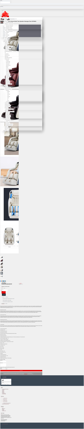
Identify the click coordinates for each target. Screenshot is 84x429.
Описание (3, 303)
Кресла (1, 18)
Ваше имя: (1, 360)
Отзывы (6, 303)
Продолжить (21, 370)
